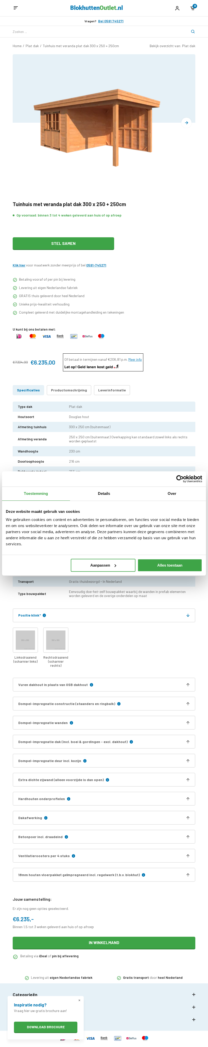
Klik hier (19, 265)
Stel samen (63, 243)
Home (17, 46)
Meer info (135, 359)
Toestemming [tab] (36, 493)
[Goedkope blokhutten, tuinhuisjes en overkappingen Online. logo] (97, 8)
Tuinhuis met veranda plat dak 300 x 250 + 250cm (81, 46)
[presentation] (186, 123)
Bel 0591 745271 (111, 21)
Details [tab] (104, 493)
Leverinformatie (112, 390)
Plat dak (32, 46)
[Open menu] (16, 8)
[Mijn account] (177, 8)
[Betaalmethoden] (19, 339)
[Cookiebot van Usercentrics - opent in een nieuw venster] (180, 479)
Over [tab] (172, 493)
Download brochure (46, 1027)
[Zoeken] (189, 31)
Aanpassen (100, 565)
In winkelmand (104, 942)
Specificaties (28, 390)
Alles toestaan (169, 565)
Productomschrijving (69, 390)
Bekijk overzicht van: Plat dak (172, 46)
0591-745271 (96, 265)
